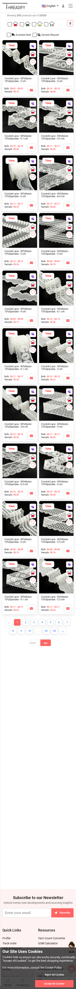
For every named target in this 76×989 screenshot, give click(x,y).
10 (29, 630)
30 (54, 630)
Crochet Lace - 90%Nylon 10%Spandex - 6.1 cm (54, 310)
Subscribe (64, 912)
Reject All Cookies (54, 974)
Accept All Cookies (54, 983)
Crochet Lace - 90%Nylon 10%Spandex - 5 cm (54, 80)
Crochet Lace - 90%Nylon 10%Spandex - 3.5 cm (54, 540)
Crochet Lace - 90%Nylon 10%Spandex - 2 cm (18, 80)
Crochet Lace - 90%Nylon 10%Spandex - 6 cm (18, 195)
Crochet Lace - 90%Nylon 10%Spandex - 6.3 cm (18, 483)
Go (45, 643)
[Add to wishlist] (33, 62)
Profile (6, 938)
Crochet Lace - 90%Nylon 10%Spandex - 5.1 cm (18, 137)
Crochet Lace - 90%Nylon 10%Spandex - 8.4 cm (54, 195)
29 (46, 630)
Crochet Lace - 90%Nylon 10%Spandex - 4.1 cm (18, 598)
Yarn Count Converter (51, 938)
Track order (9, 943)
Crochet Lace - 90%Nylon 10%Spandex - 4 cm (18, 310)
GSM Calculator (48, 943)
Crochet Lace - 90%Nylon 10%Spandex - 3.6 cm (18, 425)
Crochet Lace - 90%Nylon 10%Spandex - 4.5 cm (54, 137)
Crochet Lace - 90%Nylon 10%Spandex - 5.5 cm (54, 598)
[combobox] (70, 23)
